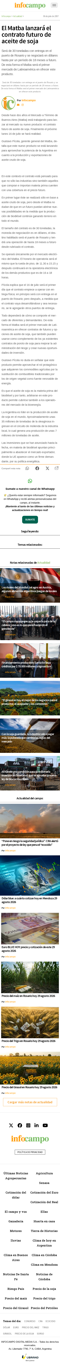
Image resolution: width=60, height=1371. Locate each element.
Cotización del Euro (44, 1192)
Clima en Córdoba (44, 1255)
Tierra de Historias (44, 1231)
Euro (16, 1327)
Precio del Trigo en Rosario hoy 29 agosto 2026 (28, 1041)
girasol (7, 1333)
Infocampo (6, 16)
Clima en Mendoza (44, 1264)
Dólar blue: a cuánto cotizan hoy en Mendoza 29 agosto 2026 (29, 900)
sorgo (40, 1333)
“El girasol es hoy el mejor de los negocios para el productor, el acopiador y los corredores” (29, 702)
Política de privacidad (30, 1152)
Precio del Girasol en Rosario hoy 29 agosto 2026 (29, 1087)
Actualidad (17, 16)
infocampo (10, 634)
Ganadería (15, 1221)
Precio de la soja (44, 1289)
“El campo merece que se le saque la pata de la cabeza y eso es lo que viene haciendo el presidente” (28, 625)
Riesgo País (15, 1289)
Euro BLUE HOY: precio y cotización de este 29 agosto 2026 (28, 949)
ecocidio (50, 1321)
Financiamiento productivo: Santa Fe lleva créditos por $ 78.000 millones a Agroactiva (26, 664)
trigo (45, 1327)
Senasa (44, 1183)
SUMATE (30, 519)
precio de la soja (24, 1333)
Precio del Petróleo (44, 1308)
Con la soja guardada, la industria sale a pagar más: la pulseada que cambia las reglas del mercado (28, 737)
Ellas (44, 1212)
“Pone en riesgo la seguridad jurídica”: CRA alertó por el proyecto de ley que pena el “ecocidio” (30, 843)
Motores (16, 1231)
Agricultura (44, 1173)
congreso (29, 1321)
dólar (6, 1327)
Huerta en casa (44, 1221)
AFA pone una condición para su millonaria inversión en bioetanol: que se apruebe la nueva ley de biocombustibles (29, 775)
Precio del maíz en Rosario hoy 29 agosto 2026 (28, 996)
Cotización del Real (44, 1202)
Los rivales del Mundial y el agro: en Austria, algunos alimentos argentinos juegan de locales (29, 589)
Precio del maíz (16, 1298)
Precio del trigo (44, 1298)
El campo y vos (16, 1212)
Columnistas (11, 747)
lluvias (16, 1240)
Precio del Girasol (15, 1308)
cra (40, 1321)
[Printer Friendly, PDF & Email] (56, 469)
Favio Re (9, 597)
